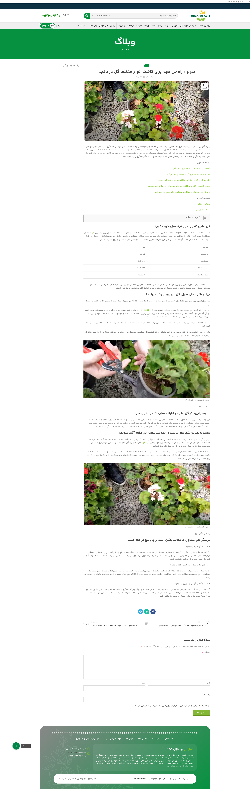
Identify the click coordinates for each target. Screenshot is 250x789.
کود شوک (100, 758)
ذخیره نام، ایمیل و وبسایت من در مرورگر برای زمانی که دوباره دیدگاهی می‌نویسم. (171, 705)
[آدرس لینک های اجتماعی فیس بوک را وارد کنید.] (153, 611)
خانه (127, 50)
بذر (122, 50)
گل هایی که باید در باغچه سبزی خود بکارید (190, 168)
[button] (16, 746)
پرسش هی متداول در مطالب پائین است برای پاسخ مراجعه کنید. (182, 192)
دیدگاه (206, 652)
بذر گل (145, 442)
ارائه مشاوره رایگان (71, 65)
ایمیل (143, 683)
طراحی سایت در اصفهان (183, 778)
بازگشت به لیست (146, 623)
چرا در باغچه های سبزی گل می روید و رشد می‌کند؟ (187, 174)
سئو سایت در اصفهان (165, 778)
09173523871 (51, 15)
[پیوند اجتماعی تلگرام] (140, 611)
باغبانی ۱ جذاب (203, 204)
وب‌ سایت (206, 694)
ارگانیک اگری (145, 310)
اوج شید (148, 778)
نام (208, 683)
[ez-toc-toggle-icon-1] (204, 218)
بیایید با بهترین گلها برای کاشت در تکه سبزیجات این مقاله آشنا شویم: (179, 186)
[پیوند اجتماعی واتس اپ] (146, 611)
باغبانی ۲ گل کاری (202, 210)
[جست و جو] (87, 16)
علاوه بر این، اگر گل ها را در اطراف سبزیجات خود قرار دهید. (184, 180)
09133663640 (139, 778)
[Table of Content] (205, 218)
